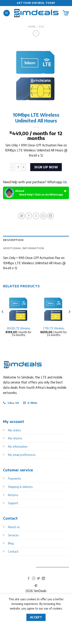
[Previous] (3, 319)
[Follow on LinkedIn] (43, 578)
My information (17, 446)
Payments (14, 478)
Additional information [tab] (23, 248)
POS (41, 26)
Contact (13, 551)
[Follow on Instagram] (33, 578)
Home (31, 26)
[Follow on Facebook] (28, 578)
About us (14, 527)
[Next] (69, 319)
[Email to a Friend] (43, 216)
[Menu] (6, 13)
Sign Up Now (46, 167)
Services (13, 535)
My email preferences (21, 454)
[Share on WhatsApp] (21, 216)
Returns (13, 495)
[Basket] (66, 13)
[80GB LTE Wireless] (18, 308)
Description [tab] (13, 240)
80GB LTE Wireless (18, 328)
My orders (14, 430)
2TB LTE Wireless (53, 328)
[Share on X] (36, 216)
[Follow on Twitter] (38, 578)
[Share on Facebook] (28, 216)
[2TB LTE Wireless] (53, 308)
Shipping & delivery (20, 486)
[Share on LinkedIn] (50, 216)
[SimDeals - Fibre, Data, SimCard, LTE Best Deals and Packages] (36, 13)
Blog (11, 543)
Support (13, 503)
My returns (15, 438)
